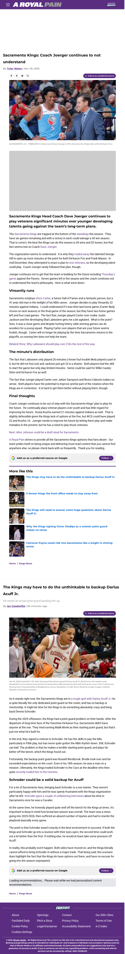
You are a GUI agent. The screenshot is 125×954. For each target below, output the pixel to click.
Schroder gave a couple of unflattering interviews (54, 796)
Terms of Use (104, 920)
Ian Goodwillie (16, 606)
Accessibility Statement (76, 926)
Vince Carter (43, 298)
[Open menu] (8, 4)
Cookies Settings (22, 932)
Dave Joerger (48, 246)
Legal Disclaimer (47, 926)
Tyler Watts (14, 68)
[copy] (28, 76)
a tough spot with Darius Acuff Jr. (91, 698)
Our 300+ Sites (104, 915)
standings (83, 234)
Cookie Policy (20, 926)
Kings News (25, 563)
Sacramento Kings (25, 234)
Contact (67, 915)
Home (12, 563)
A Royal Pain (16, 439)
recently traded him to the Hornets (36, 772)
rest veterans (77, 262)
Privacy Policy (70, 920)
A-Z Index (101, 926)
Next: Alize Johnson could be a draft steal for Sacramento (44, 432)
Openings (42, 915)
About (15, 915)
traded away (81, 254)
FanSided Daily (21, 920)
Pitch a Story (44, 920)
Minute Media (19, 940)
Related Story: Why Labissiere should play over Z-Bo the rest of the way (52, 344)
